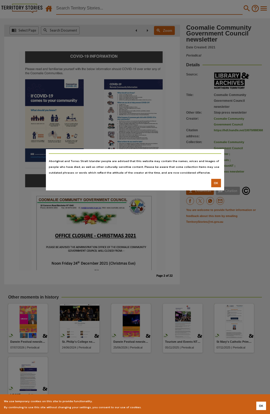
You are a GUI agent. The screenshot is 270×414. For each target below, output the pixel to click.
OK (216, 183)
